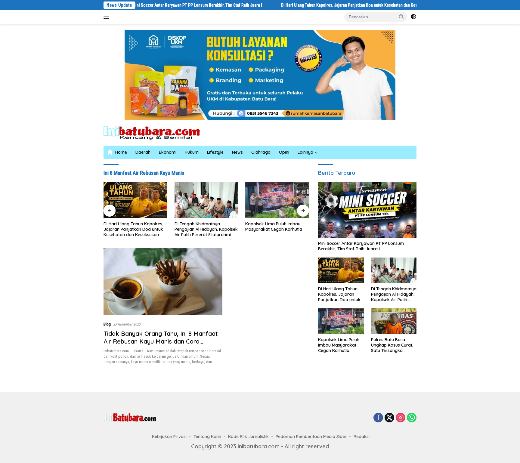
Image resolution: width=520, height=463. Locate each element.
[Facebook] (378, 418)
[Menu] (108, 17)
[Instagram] (400, 418)
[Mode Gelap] (413, 17)
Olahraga (261, 152)
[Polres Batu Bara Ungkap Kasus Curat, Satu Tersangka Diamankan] (393, 321)
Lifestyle (215, 152)
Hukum (192, 152)
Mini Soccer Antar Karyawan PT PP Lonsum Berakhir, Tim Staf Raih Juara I (178, 5)
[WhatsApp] (411, 418)
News (237, 152)
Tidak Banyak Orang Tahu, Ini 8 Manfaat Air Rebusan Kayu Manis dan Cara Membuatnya (161, 341)
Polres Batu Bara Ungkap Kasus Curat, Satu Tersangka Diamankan (392, 345)
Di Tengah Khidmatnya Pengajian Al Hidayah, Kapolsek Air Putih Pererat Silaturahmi (206, 229)
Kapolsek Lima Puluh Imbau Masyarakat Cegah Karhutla (273, 226)
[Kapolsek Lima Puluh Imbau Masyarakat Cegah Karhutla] (277, 200)
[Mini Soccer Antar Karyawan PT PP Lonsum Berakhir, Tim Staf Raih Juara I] (367, 210)
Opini (284, 152)
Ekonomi (167, 152)
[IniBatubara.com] (156, 132)
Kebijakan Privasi (169, 436)
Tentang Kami (207, 436)
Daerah (142, 152)
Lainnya (305, 152)
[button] (401, 16)
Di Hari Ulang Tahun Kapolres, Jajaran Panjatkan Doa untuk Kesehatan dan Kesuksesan (337, 5)
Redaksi (362, 436)
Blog (107, 324)
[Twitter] (389, 418)
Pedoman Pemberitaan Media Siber (311, 436)
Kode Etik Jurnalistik (248, 436)
